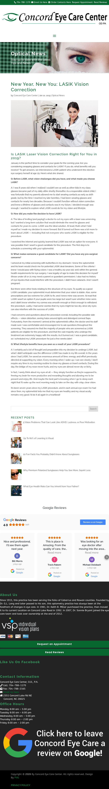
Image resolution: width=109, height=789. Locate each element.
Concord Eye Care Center (26, 95)
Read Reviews (54, 652)
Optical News (58, 95)
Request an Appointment (54, 644)
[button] (2, 557)
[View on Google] (17, 556)
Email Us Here (11, 692)
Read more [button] (54, 552)
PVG (16, 777)
